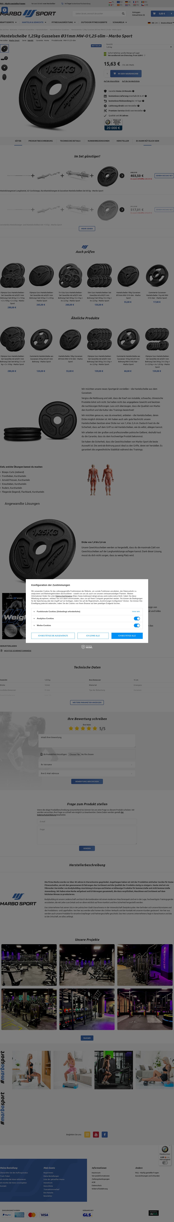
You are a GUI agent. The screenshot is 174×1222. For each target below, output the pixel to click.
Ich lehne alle (93, 636)
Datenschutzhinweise (63, 596)
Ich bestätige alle (127, 636)
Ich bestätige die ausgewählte (53, 636)
